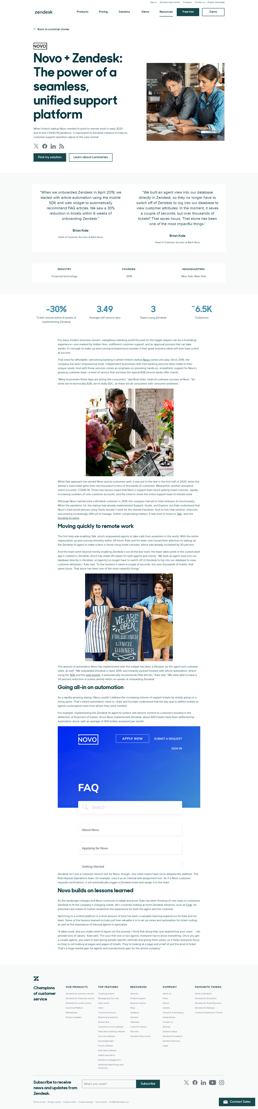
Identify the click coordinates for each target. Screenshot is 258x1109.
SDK (73, 675)
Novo (146, 360)
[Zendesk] (36, 984)
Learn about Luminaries (91, 157)
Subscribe (148, 1084)
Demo (145, 12)
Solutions (124, 12)
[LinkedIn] (203, 1082)
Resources (166, 12)
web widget (93, 675)
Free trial (188, 12)
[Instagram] (221, 1082)
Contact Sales (240, 1102)
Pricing (103, 12)
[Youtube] (212, 1082)
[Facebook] (195, 1082)
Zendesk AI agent (68, 518)
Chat (189, 905)
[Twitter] (186, 1082)
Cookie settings (85, 1102)
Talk (179, 514)
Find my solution (50, 157)
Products (82, 12)
